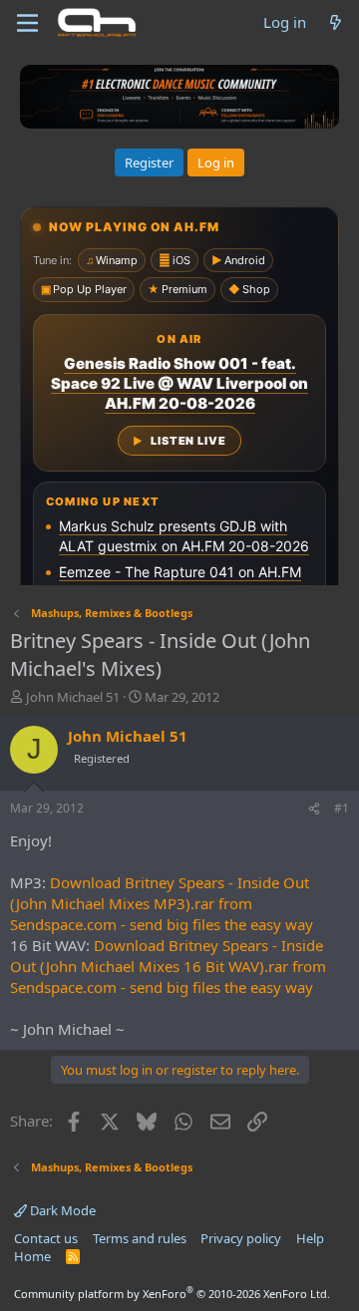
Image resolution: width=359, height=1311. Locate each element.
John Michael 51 (73, 697)
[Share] (314, 809)
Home (32, 1256)
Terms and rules (139, 1238)
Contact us (46, 1238)
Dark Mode (61, 1210)
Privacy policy (240, 1238)
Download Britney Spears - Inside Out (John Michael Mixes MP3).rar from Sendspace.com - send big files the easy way (161, 903)
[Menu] (27, 23)
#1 (341, 808)
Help (310, 1238)
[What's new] (335, 22)
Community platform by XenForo (172, 1293)
